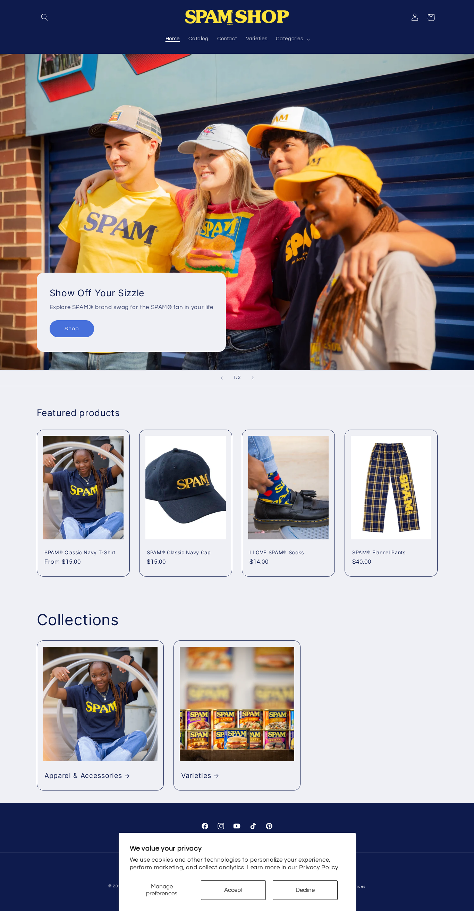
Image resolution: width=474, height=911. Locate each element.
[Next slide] (252, 378)
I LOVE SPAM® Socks (276, 552)
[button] (45, 17)
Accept (233, 890)
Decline (305, 890)
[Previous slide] (221, 378)
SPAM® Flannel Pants (379, 552)
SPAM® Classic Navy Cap (179, 552)
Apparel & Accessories (83, 775)
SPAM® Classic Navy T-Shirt (80, 552)
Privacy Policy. (319, 867)
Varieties (196, 775)
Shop (71, 328)
